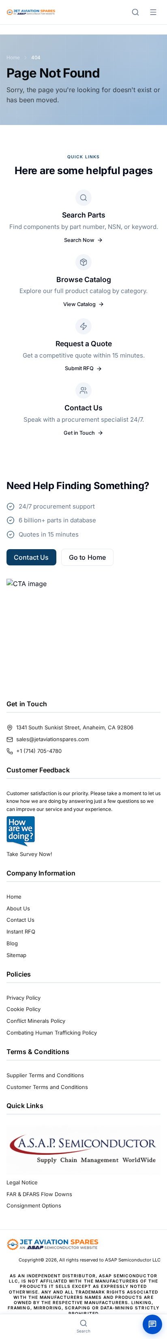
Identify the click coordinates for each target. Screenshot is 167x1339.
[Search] (135, 12)
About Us (18, 908)
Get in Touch (79, 433)
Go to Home (87, 557)
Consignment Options (33, 1205)
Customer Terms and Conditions (47, 1087)
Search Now (79, 240)
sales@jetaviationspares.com (52, 739)
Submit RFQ (79, 368)
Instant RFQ (20, 931)
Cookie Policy (23, 1009)
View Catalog (79, 304)
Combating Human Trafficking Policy (51, 1032)
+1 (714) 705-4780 (39, 751)
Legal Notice (22, 1182)
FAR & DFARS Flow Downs (39, 1194)
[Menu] (153, 12)
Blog (12, 943)
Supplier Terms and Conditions (45, 1075)
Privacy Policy (23, 997)
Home (13, 57)
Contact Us (31, 557)
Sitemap (16, 955)
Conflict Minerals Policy (35, 1021)
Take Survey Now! (29, 854)
